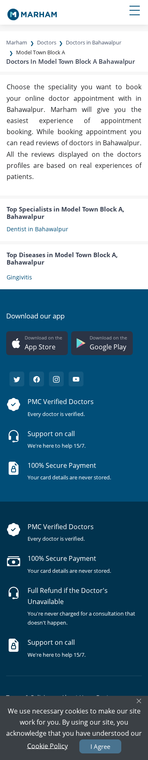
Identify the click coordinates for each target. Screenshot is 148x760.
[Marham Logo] (32, 12)
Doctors (46, 42)
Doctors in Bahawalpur (93, 42)
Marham (16, 42)
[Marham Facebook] (36, 379)
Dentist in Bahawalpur (37, 229)
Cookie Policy (47, 745)
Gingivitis (19, 277)
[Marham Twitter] (16, 379)
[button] (37, 343)
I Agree (100, 746)
